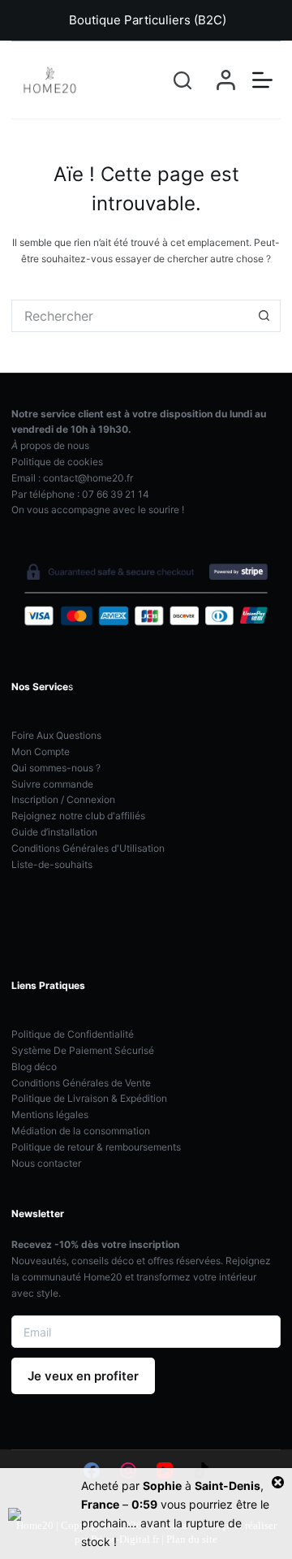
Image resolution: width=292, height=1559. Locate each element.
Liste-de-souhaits (51, 864)
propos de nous (50, 445)
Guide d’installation (54, 832)
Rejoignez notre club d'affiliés (78, 816)
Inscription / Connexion (63, 799)
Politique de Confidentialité (72, 1034)
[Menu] (262, 80)
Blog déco (34, 1066)
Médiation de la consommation (80, 1131)
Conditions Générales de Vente (81, 1083)
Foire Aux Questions (56, 735)
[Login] (226, 80)
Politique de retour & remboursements (96, 1147)
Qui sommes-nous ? (56, 768)
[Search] (182, 80)
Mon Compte (40, 751)
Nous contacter (46, 1163)
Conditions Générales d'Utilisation (88, 848)
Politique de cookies (57, 462)
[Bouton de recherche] (264, 316)
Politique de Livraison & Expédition (89, 1098)
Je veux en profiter (83, 1376)
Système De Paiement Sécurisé (82, 1050)
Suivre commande (52, 784)
